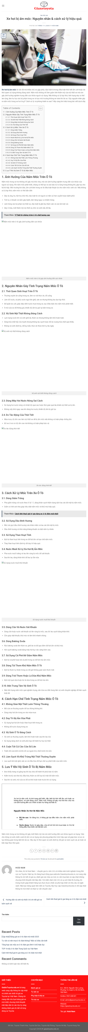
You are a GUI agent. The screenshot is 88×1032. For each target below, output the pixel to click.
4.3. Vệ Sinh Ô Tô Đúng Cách (17, 163)
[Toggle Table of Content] (39, 108)
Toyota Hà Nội (60, 1026)
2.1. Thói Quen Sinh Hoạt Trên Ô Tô (19, 117)
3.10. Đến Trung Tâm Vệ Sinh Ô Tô (20, 152)
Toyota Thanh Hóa (21, 1026)
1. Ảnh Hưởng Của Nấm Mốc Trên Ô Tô (19, 112)
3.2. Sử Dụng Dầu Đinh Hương (17, 132)
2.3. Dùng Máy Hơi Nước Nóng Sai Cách (21, 122)
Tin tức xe (44, 15)
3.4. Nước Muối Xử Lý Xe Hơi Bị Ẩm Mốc (21, 137)
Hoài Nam (55, 25)
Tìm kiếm (5, 915)
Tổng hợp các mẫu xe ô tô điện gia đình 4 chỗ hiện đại (23, 945)
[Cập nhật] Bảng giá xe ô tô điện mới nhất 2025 (20, 937)
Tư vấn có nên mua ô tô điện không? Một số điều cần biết (24, 941)
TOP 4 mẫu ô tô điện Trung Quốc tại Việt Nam (20, 949)
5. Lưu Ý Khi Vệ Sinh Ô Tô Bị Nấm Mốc (19, 171)
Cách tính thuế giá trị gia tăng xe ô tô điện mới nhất (22, 953)
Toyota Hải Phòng (48, 1026)
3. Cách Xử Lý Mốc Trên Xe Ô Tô (16, 127)
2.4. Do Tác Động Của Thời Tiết (18, 125)
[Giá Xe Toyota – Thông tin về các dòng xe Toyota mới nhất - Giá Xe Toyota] (44, 6)
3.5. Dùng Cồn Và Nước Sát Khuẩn (19, 140)
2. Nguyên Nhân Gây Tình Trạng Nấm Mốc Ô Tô (22, 115)
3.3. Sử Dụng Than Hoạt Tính (17, 135)
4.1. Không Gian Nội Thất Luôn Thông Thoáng (23, 158)
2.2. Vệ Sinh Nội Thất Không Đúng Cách (21, 120)
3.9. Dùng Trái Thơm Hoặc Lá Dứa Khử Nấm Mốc (23, 150)
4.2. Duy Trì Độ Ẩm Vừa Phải (17, 160)
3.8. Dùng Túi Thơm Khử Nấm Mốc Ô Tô (20, 147)
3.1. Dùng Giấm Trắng (15, 130)
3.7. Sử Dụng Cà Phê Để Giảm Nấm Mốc (21, 145)
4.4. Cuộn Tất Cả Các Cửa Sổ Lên (18, 165)
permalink (60, 859)
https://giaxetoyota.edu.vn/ (70, 1006)
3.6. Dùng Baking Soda (15, 142)
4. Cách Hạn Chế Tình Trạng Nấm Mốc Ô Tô (21, 155)
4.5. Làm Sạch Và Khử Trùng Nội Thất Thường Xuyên (25, 168)
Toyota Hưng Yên (73, 1026)
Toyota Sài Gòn (34, 1026)
